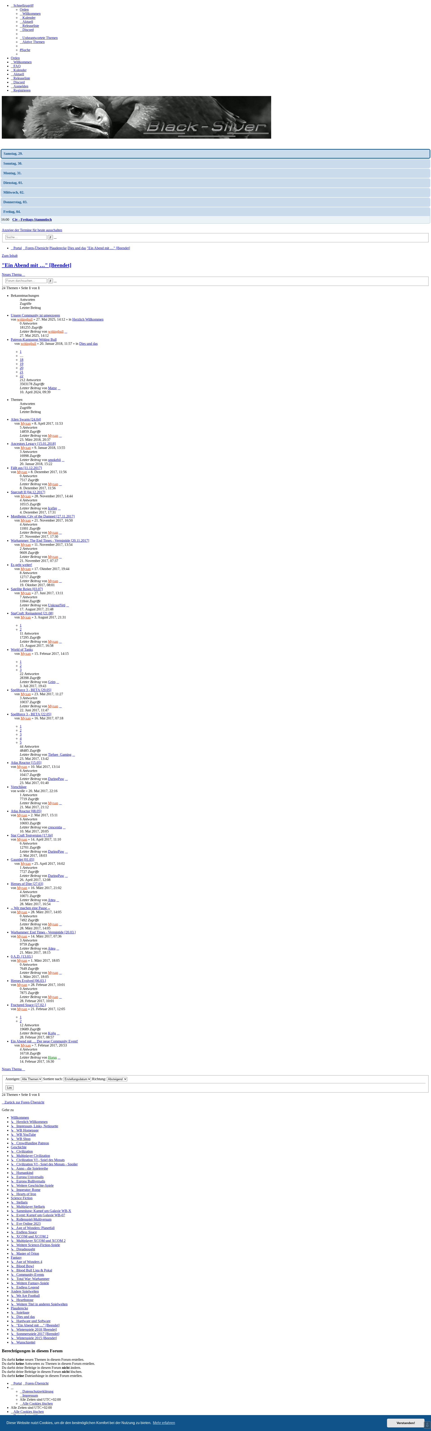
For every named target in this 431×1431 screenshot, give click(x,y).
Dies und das (88, 343)
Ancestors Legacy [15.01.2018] (33, 444)
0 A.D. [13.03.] (22, 956)
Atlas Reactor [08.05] (26, 811)
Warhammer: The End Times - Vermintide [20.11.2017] (50, 540)
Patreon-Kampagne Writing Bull (34, 339)
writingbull (25, 319)
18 (21, 360)
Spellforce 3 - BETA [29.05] (31, 690)
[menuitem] (30, 13)
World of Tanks (22, 649)
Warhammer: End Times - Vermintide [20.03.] (43, 932)
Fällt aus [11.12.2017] (26, 468)
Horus (52, 1057)
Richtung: (99, 1079)
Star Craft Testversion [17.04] (32, 835)
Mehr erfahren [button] (164, 1423)
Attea (51, 900)
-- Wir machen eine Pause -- (30, 908)
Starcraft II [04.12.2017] (28, 492)
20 (21, 368)
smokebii (54, 460)
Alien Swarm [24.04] (26, 419)
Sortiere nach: (53, 1079)
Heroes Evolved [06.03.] (28, 981)
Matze (52, 388)
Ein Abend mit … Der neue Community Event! (44, 1041)
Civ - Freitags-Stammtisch (32, 219)
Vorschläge (18, 787)
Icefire (52, 508)
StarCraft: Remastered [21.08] (32, 613)
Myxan (26, 423)
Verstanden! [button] (406, 1423)
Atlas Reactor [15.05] (26, 763)
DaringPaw (56, 779)
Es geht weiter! (21, 565)
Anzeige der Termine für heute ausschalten (32, 230)
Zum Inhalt (10, 256)
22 (21, 376)
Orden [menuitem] (24, 9)
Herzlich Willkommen (87, 319)
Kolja (52, 1033)
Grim (51, 682)
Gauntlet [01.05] (22, 859)
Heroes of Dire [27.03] (27, 884)
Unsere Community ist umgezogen (35, 315)
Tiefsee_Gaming (59, 754)
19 (21, 364)
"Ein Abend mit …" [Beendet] (36, 265)
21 (21, 372)
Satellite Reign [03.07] (27, 589)
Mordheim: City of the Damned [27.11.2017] (43, 516)
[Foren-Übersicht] (136, 137)
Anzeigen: (13, 1079)
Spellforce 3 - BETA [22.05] (31, 714)
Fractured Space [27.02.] (28, 1005)
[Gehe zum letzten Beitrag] (65, 331)
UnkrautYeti (56, 605)
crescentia (55, 827)
